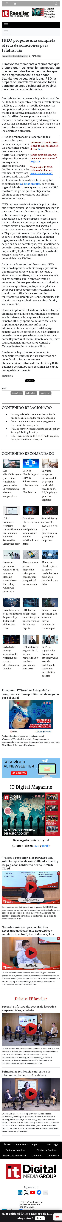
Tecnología (17, 393)
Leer (40, 149)
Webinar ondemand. (41, 173)
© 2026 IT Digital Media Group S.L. (22, 1144)
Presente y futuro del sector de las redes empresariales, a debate (29, 1008)
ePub (45, 846)
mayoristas (45, 393)
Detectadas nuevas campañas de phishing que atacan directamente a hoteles (11, 658)
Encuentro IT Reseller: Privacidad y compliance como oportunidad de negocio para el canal (30, 694)
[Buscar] (7, 3)
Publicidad (53, 1155)
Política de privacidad (14, 1155)
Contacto (37, 1155)
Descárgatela (49, 16)
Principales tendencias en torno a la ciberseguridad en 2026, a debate (26, 1073)
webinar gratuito (30, 183)
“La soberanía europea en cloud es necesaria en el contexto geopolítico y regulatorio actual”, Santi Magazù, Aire (28, 931)
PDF (36, 846)
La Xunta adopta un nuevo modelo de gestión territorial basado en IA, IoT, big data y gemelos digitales (49, 485)
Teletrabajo (31, 393)
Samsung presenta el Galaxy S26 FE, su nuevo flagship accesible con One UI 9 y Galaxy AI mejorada (11, 577)
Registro (35, 161)
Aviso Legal (53, 1144)
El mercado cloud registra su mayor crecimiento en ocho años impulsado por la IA (50, 573)
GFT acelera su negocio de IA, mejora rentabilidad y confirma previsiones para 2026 (30, 658)
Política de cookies (15, 1150)
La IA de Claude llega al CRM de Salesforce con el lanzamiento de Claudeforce (31, 481)
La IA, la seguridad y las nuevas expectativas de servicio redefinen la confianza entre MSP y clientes (50, 662)
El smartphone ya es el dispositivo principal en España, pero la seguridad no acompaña (30, 573)
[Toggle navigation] (6, 25)
